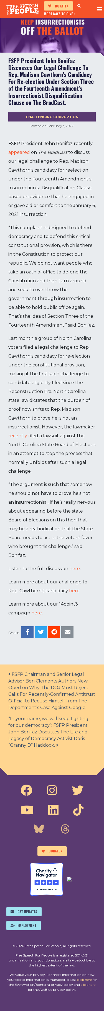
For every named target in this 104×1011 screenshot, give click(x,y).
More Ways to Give (58, 13)
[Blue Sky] (38, 830)
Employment (26, 925)
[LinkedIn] (53, 810)
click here (84, 980)
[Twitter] (77, 790)
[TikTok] (78, 810)
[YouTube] (27, 810)
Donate (60, 6)
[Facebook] (26, 790)
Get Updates (27, 911)
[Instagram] (52, 790)
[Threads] (65, 830)
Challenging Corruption (52, 117)
